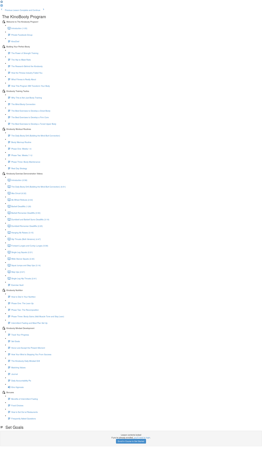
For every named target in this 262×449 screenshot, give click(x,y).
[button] (1, 2)
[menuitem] (1, 6)
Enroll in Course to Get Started (131, 441)
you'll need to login (142, 437)
